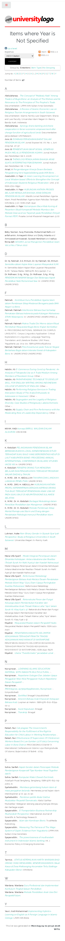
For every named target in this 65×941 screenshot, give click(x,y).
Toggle (6, 5)
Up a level (12, 48)
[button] (12, 61)
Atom (43, 52)
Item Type (36, 67)
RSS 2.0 (45, 55)
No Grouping (49, 67)
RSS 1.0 (54, 52)
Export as (9, 52)
